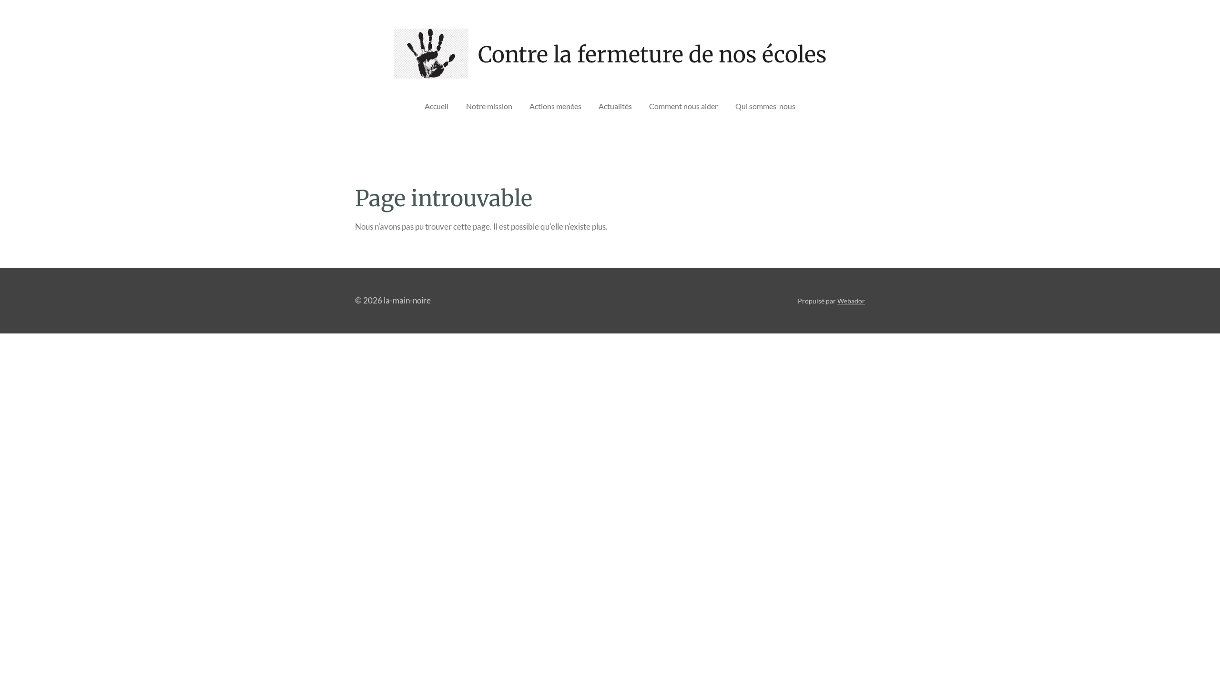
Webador (851, 301)
